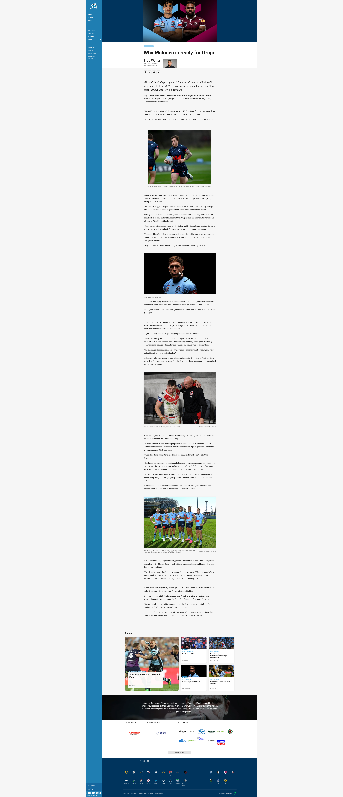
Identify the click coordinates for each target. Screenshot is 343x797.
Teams (90, 27)
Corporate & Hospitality (91, 57)
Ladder (90, 24)
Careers (141, 793)
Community (92, 30)
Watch (90, 17)
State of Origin (148, 46)
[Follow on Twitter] (144, 761)
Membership (92, 47)
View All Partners (179, 752)
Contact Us (150, 793)
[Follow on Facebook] (140, 761)
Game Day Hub (92, 44)
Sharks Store (92, 53)
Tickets (90, 50)
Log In (92, 789)
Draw (90, 20)
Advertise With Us (159, 793)
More (90, 39)
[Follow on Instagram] (148, 761)
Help (145, 793)
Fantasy (91, 33)
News (90, 14)
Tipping (91, 36)
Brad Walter (152, 60)
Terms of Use (126, 793)
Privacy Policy (134, 793)
